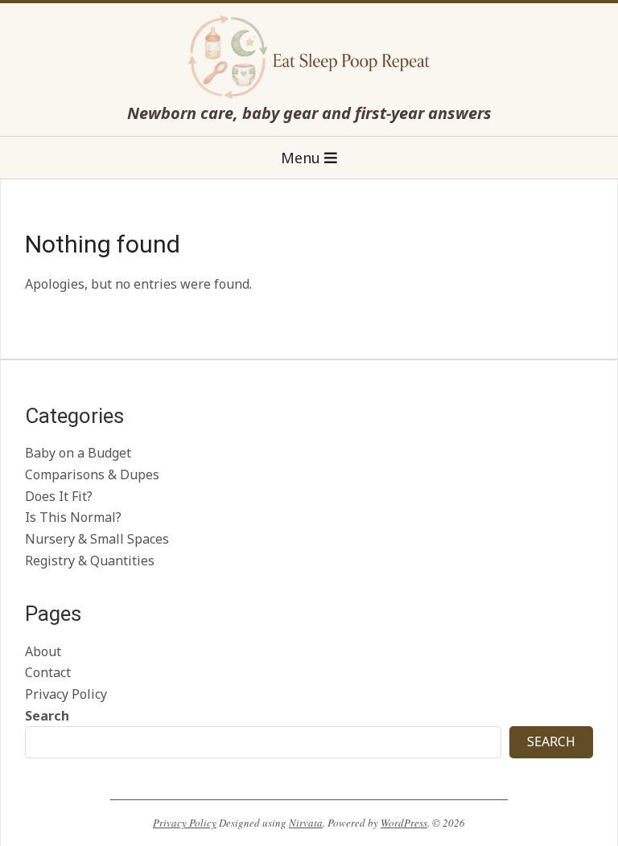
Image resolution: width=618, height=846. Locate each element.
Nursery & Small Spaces (97, 539)
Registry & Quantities (89, 560)
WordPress (404, 822)
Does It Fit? (59, 496)
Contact (48, 672)
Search (47, 716)
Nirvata (306, 822)
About (43, 651)
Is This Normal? (73, 517)
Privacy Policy (66, 694)
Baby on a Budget (78, 453)
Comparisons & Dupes (92, 474)
